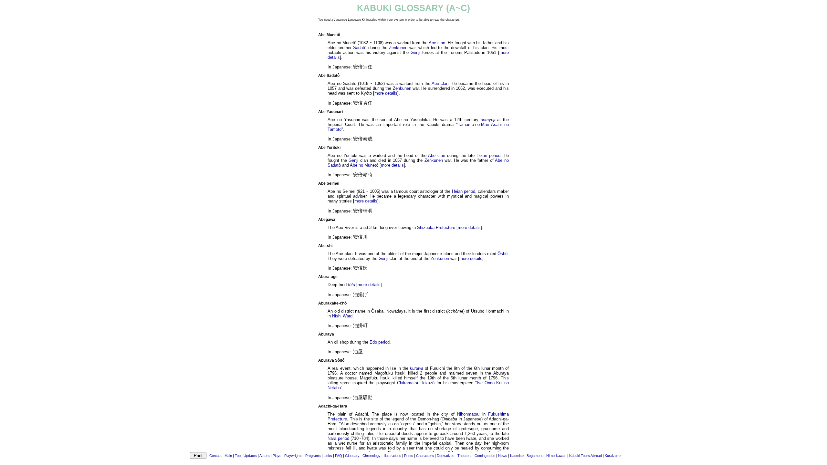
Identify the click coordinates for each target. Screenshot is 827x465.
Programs (313, 456)
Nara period (338, 438)
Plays (277, 456)
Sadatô (359, 47)
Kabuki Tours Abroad (585, 456)
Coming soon (485, 456)
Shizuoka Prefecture (436, 227)
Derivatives (446, 456)
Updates (250, 456)
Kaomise (517, 456)
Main (228, 456)
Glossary (352, 456)
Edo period (380, 342)
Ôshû (502, 253)
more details (385, 93)
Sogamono (535, 456)
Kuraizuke (613, 456)
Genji (415, 52)
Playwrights (293, 456)
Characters (425, 456)
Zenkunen (398, 47)
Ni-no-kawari (556, 456)
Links (328, 456)
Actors (264, 456)
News (502, 456)
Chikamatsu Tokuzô (416, 382)
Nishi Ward (342, 316)
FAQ (338, 456)
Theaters (464, 456)
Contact (215, 456)
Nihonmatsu (468, 414)
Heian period (488, 155)
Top (238, 456)
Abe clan (437, 42)
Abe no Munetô (364, 165)
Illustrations (392, 456)
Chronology (371, 456)
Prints (408, 456)
